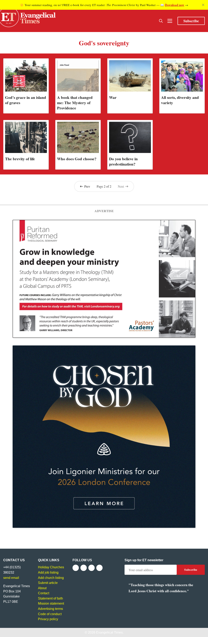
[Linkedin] (99, 568)
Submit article (48, 583)
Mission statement (51, 603)
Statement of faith (50, 598)
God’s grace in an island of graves (25, 100)
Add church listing (51, 577)
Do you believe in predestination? (123, 161)
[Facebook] (76, 568)
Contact (43, 593)
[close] (203, 5)
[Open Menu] (170, 21)
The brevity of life (20, 159)
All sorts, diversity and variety (180, 100)
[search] (161, 21)
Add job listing (48, 572)
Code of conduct (50, 614)
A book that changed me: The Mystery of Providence (75, 103)
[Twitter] (83, 568)
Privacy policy (48, 619)
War (113, 97)
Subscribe (191, 21)
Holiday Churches (51, 567)
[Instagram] (91, 568)
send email (11, 577)
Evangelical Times (109, 632)
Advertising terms (50, 608)
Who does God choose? (76, 159)
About (42, 588)
